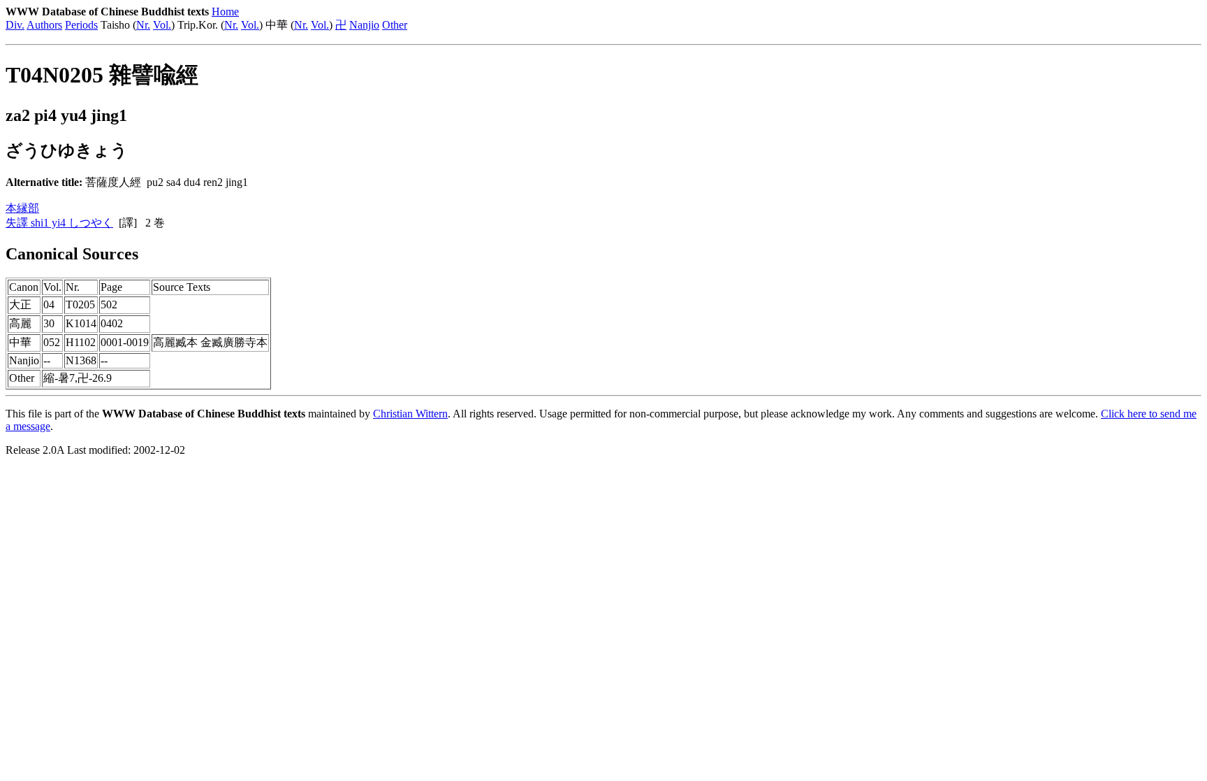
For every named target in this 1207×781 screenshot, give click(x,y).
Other (394, 25)
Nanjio (364, 25)
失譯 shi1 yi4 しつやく (59, 223)
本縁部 (22, 208)
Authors (44, 25)
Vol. (162, 25)
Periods (81, 25)
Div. (15, 25)
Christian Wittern (410, 414)
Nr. (143, 25)
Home (225, 11)
